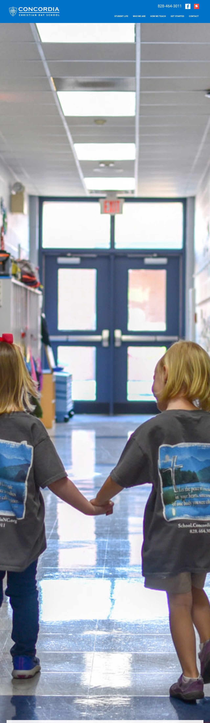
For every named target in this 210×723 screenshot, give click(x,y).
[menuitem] (193, 16)
